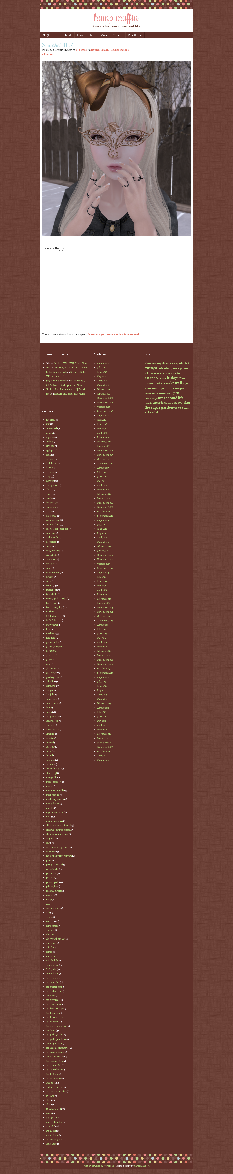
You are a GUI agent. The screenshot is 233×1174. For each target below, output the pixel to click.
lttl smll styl (51, 773)
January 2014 (103, 655)
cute (161, 368)
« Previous (48, 54)
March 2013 (103, 699)
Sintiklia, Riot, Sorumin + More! (69, 393)
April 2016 (102, 537)
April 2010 (102, 755)
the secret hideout (55, 1069)
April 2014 (102, 642)
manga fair (51, 777)
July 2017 (101, 472)
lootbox (49, 764)
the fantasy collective (56, 1026)
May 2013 (101, 690)
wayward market (54, 1122)
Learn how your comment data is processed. (114, 334)
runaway (151, 398)
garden (49, 655)
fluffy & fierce (53, 620)
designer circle (53, 550)
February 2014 (104, 651)
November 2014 (105, 611)
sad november (53, 908)
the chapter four (54, 986)
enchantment (52, 572)
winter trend (52, 1135)
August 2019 (103, 363)
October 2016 (103, 511)
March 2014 (103, 646)
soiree (49, 951)
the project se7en (54, 1056)
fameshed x (51, 594)
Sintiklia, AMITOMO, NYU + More (70, 363)
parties (49, 860)
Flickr (81, 35)
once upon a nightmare (57, 847)
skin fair (50, 947)
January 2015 (103, 603)
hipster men (52, 703)
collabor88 (51, 515)
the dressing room (55, 1017)
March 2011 (102, 729)
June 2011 (102, 716)
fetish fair (50, 611)
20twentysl (51, 428)
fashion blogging (54, 607)
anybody (50, 446)
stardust (160, 403)
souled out (51, 956)
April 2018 (102, 433)
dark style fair (52, 537)
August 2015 (103, 572)
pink (176, 393)
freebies (50, 633)
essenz (150, 377)
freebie (163, 378)
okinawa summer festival (58, 829)
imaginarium (52, 716)
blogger (50, 480)
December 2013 (105, 659)
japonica (50, 725)
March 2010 (103, 760)
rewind (49, 895)
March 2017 (103, 489)
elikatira (149, 373)
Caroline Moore (142, 1165)
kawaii (176, 383)
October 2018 (103, 406)
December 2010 (105, 742)
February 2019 (104, 389)
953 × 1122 (81, 50)
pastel (169, 393)
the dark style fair (54, 1008)
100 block (50, 419)
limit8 (49, 751)
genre (49, 659)
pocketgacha (52, 869)
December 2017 (105, 450)
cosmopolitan (52, 524)
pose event (51, 873)
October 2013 (103, 668)
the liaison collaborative (57, 1047)
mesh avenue (52, 795)
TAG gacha (51, 969)
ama (154, 363)
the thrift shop (53, 1074)
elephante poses (176, 368)
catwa (151, 367)
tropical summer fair (56, 1091)
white (148, 412)
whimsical (51, 1130)
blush (48, 494)
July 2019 (101, 367)
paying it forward (54, 864)
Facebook (65, 35)
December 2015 (105, 555)
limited (49, 755)
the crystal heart (54, 1004)
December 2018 (105, 398)
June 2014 (102, 633)
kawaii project (53, 729)
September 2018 (105, 411)
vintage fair (51, 1117)
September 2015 (105, 568)
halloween (149, 383)
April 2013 (102, 694)
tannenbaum (52, 973)
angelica (162, 363)
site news (50, 943)
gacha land (51, 651)
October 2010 (104, 751)
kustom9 (50, 746)
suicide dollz (52, 960)
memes (50, 786)
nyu (164, 393)
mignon (180, 388)
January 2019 (103, 393)
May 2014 (101, 638)
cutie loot (50, 533)
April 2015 (102, 590)
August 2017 (103, 467)
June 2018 (102, 424)
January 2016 (103, 550)
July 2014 (101, 629)
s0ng (161, 397)
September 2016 (105, 515)
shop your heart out (55, 938)
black (186, 363)
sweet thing (182, 402)
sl (154, 403)
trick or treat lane (54, 1087)
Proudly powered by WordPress (99, 1165)
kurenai (50, 742)
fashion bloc (52, 603)
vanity (49, 1113)
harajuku (50, 694)
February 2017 (104, 494)
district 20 (51, 555)
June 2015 (102, 581)
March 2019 (103, 385)
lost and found (53, 768)
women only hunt (54, 1139)
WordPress (135, 35)
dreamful (50, 563)
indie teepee (52, 720)
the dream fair (53, 1013)
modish (148, 393)
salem (49, 917)
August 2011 (103, 707)
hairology (50, 685)
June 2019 (102, 372)
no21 (48, 816)
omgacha (50, 838)
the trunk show (53, 1078)
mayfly (148, 388)
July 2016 (101, 524)
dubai (48, 568)
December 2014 (105, 607)
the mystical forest (55, 1052)
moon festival (52, 803)
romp (49, 899)
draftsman (51, 559)
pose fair (50, 877)
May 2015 (101, 585)
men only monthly (55, 790)
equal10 (50, 576)
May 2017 (101, 481)
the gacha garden (54, 1034)
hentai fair (51, 699)
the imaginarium (54, 1043)
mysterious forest (55, 812)
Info (92, 35)
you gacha (51, 1143)
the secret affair (54, 1065)
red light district (54, 890)
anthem (50, 441)
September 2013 (105, 673)
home (49, 707)
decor (49, 546)
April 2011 (102, 725)
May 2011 (101, 720)
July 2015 (101, 577)
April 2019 (102, 380)
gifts (48, 664)
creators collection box (57, 529)
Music (104, 35)
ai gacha (50, 437)
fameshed (51, 590)
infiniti (166, 383)
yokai (155, 412)
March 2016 (103, 542)
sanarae (50, 921)
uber (48, 1100)
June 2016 (102, 529)
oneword (50, 851)
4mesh (49, 433)
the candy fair (52, 982)
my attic (50, 808)
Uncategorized (53, 1109)
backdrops (51, 463)
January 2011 (103, 738)
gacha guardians (54, 646)
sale (48, 912)
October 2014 (103, 616)
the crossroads (53, 1000)
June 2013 (102, 686)
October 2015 (103, 563)
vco (175, 408)
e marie (162, 373)
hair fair (50, 681)
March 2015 (103, 594)
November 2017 (105, 454)
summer (169, 403)
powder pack (52, 882)
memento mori (53, 781)
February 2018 (104, 441)
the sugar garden (159, 407)
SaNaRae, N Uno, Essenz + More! (71, 367)
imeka (158, 383)
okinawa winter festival (57, 834)
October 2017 (103, 459)
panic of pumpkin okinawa (59, 856)
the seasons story (54, 1061)
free (48, 629)
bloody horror (52, 485)
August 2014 (103, 624)
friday (172, 377)
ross (48, 904)
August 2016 (103, 520)
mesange (157, 388)
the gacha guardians (56, 1039)
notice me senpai (54, 821)
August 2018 (103, 415)
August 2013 (103, 677)
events (49, 585)
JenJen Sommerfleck (56, 372)
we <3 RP (50, 1126)
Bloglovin (48, 35)
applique (50, 450)
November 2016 (105, 507)
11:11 (48, 424)
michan (170, 388)
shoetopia (50, 934)
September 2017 (105, 463)
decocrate (51, 541)
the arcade (51, 978)
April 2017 (102, 485)
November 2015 (105, 559)
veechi (183, 407)
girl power (51, 668)
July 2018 (101, 419)
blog (48, 476)
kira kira (50, 734)
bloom (49, 489)
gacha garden (53, 642)
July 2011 (101, 712)
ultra (48, 1104)
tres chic (50, 1082)
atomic (171, 363)
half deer (181, 378)
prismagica (51, 886)
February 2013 (104, 703)
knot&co (50, 738)
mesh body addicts (55, 799)
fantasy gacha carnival (57, 598)
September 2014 (105, 620)
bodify (49, 498)
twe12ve (50, 1095)
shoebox (50, 930)
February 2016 (104, 546)
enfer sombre (173, 373)
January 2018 (103, 446)
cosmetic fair (52, 520)
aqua (48, 454)
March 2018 (103, 437)
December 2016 (105, 502)
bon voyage (51, 502)
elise (156, 373)
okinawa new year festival (58, 825)
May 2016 (101, 533)
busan (49, 511)
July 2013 (101, 681)
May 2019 (101, 376)
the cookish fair (53, 991)
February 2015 (104, 598)
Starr (48, 367)
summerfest (52, 965)
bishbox (49, 467)
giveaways (51, 672)
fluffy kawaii (52, 624)
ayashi (179, 363)
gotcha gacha (52, 677)
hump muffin (116, 16)
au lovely (50, 459)
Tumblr (118, 35)
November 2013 (105, 664)
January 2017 (103, 498)
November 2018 (105, 402)
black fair (50, 472)
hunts (49, 712)
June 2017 (102, 476)
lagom (185, 383)
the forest (51, 1030)
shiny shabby (52, 925)
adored (148, 363)
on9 (48, 842)
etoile (48, 581)
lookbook (50, 760)
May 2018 (101, 428)
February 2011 (104, 734)
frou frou (50, 637)
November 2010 (105, 747)
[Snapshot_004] (116, 235)
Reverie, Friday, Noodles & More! (109, 50)
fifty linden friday (54, 616)
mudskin (157, 393)
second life (175, 397)
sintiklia (148, 402)
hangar (49, 690)
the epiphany (52, 1021)
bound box (51, 507)
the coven (51, 995)
